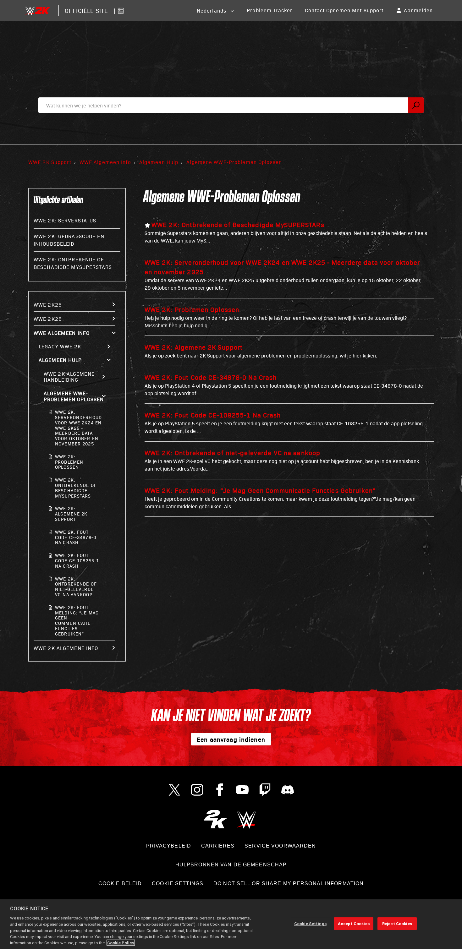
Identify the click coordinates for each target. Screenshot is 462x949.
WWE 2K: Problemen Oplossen (69, 462)
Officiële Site (86, 10)
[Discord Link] (287, 789)
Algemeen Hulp (159, 162)
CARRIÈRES (217, 845)
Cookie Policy (120, 942)
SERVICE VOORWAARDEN (280, 845)
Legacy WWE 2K (60, 346)
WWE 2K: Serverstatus (65, 220)
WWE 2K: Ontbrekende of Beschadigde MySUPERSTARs (76, 488)
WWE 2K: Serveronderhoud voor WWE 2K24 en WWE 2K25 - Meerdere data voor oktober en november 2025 (77, 428)
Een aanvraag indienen (231, 739)
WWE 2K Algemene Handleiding (69, 376)
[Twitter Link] (174, 789)
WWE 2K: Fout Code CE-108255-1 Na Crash (77, 560)
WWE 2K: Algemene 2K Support (71, 513)
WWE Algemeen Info (105, 162)
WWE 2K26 (48, 318)
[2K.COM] (215, 819)
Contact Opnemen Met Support (344, 10)
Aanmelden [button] (418, 10)
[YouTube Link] (242, 789)
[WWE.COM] (246, 819)
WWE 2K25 (48, 304)
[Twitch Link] (265, 789)
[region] (231, 924)
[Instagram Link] (197, 789)
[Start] (37, 10)
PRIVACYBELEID (168, 845)
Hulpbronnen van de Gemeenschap (231, 864)
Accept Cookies (354, 923)
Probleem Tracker (269, 10)
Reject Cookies (397, 923)
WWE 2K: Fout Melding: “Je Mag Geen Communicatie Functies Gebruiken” (77, 620)
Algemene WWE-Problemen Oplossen (234, 162)
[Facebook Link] (219, 789)
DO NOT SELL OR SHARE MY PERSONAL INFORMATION (288, 883)
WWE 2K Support (49, 162)
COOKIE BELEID (120, 883)
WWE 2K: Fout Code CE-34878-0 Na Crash (75, 537)
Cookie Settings (177, 883)
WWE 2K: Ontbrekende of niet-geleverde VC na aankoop (76, 586)
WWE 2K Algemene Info (66, 648)
